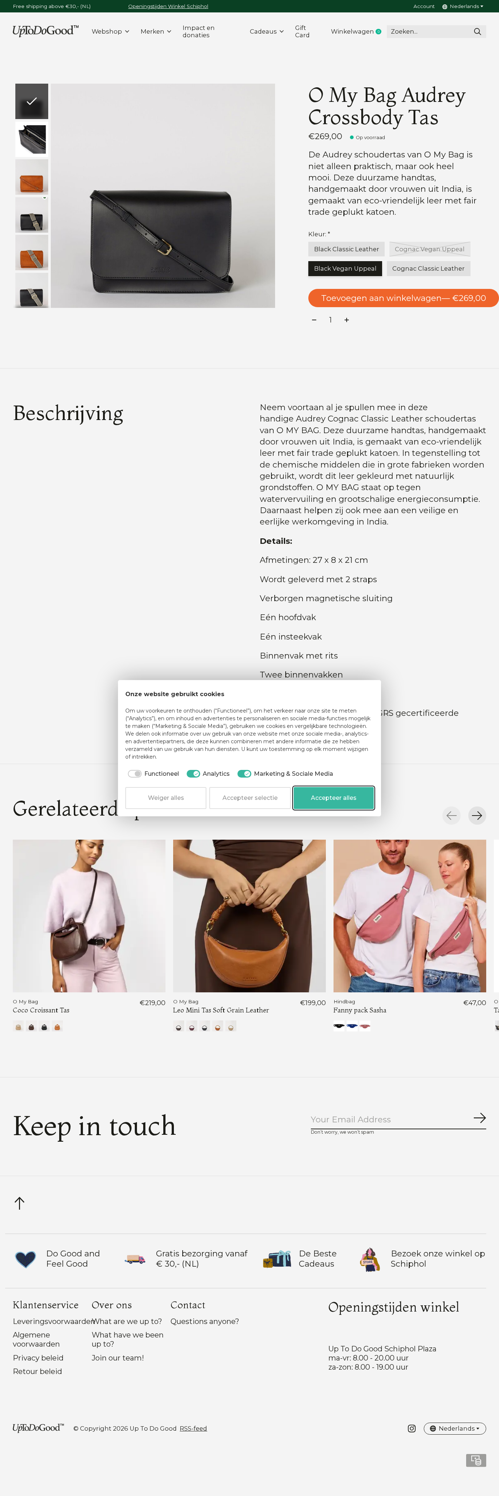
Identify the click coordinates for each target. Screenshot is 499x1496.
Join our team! (118, 1357)
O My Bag (25, 1001)
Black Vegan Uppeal (345, 268)
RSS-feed (193, 1428)
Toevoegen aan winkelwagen (403, 298)
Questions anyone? (205, 1321)
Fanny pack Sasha (360, 1010)
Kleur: (319, 234)
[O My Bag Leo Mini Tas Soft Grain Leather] (249, 916)
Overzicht (356, 694)
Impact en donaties (199, 31)
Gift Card (302, 31)
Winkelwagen (359, 31)
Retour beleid (37, 1371)
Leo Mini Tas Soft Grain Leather (221, 1010)
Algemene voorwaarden (36, 1339)
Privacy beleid (38, 1357)
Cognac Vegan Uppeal (430, 249)
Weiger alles (166, 797)
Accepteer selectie (250, 797)
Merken (152, 31)
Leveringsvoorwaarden (54, 1321)
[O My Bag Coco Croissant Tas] (89, 916)
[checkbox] (152, 774)
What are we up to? (127, 1321)
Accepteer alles (334, 797)
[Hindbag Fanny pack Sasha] (410, 916)
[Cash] (476, 1463)
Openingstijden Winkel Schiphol (168, 6)
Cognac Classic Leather (428, 268)
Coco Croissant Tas (41, 1010)
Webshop (107, 31)
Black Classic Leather (346, 249)
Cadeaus (263, 31)
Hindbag (344, 1001)
